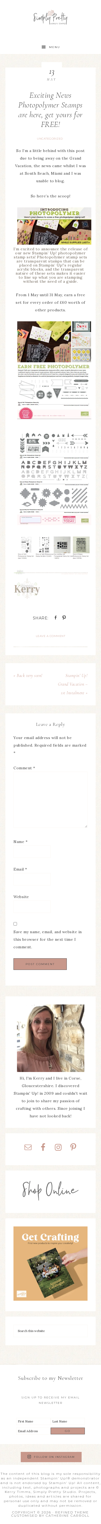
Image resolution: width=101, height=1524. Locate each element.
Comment (24, 768)
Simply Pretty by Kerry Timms (50, 17)
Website (21, 896)
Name (20, 841)
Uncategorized (50, 138)
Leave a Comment (50, 636)
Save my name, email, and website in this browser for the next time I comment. (47, 939)
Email (20, 869)
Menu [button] (54, 47)
